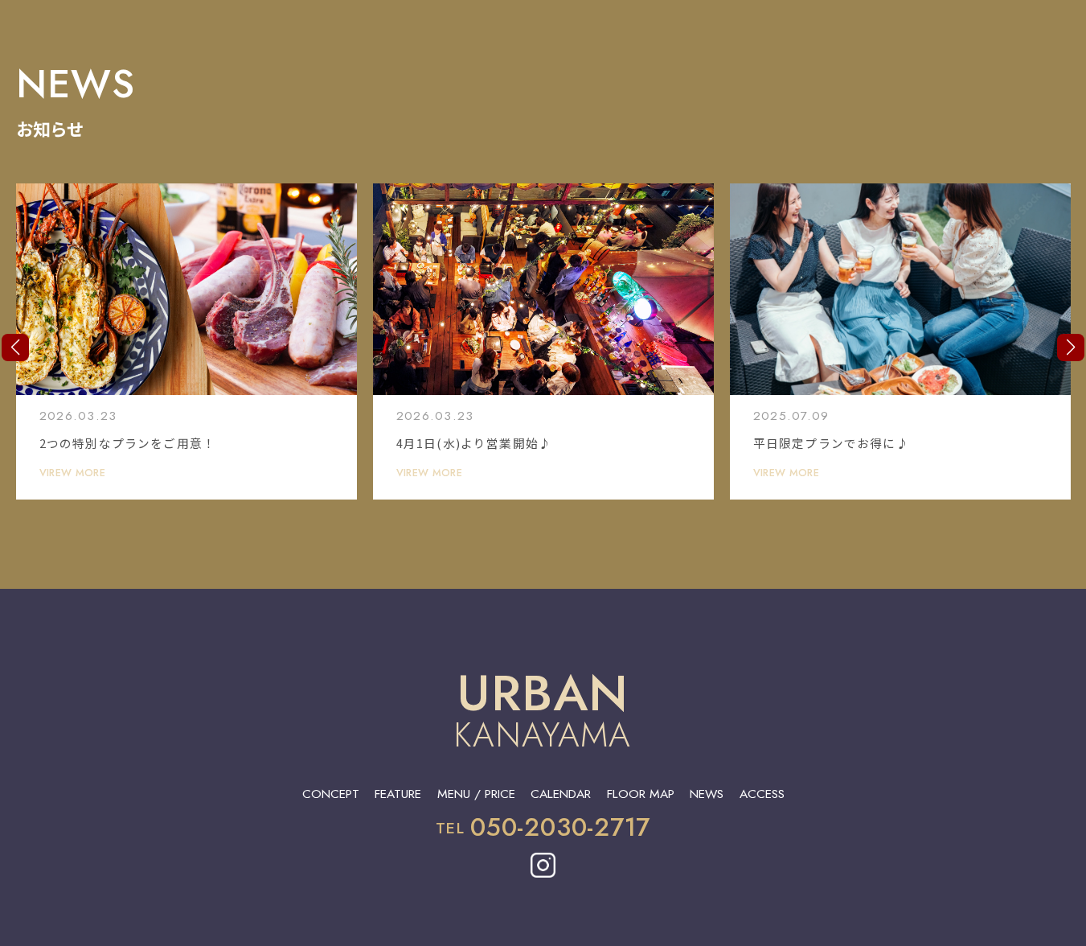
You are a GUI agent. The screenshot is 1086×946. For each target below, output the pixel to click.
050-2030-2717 (560, 827)
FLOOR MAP (640, 793)
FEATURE (398, 793)
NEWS (706, 793)
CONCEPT (330, 793)
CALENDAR (561, 793)
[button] (15, 347)
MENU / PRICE (476, 793)
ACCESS (762, 793)
